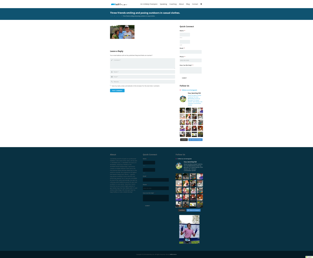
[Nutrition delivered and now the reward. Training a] (200, 122)
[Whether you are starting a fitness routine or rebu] (188, 122)
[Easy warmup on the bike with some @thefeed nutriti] (182, 134)
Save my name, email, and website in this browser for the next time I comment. (136, 86)
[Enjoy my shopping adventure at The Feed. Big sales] (194, 134)
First (181, 37)
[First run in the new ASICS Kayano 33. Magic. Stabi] (182, 116)
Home (111, 16)
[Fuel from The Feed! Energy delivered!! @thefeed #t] (182, 122)
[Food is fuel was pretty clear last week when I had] (194, 116)
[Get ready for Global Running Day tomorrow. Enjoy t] (188, 116)
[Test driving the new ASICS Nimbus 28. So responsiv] (200, 116)
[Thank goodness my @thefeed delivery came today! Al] (188, 128)
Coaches (118, 16)
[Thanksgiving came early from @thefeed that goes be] (200, 134)
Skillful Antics (173, 254)
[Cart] (201, 4)
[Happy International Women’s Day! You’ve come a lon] (182, 128)
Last (181, 45)
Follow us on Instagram (189, 90)
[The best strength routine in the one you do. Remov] (188, 134)
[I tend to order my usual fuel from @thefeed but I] (194, 110)
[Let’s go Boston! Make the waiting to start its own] (194, 122)
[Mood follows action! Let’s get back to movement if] (194, 128)
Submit (184, 78)
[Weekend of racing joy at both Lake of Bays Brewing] (188, 110)
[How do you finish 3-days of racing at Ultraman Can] (182, 110)
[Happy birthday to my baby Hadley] (200, 128)
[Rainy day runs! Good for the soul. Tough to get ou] (200, 110)
